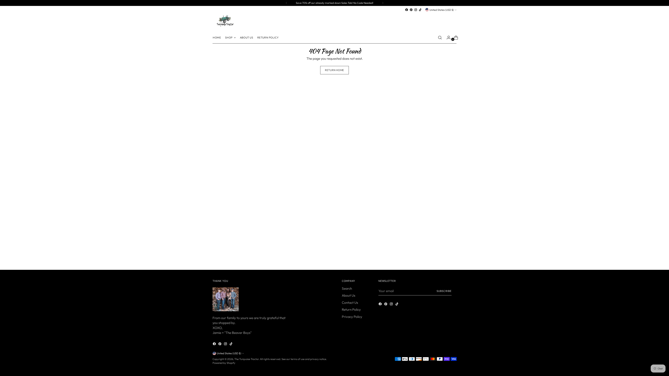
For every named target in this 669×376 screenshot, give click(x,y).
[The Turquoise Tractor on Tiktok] (420, 9)
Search (347, 288)
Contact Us (350, 302)
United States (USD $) (441, 9)
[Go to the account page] (447, 37)
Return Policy (351, 309)
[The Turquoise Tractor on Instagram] (415, 9)
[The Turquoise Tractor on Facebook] (406, 9)
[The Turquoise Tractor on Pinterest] (411, 9)
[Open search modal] (439, 37)
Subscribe (444, 291)
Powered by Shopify (224, 363)
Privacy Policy (352, 317)
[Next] (383, 3)
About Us (348, 295)
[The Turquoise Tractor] (225, 20)
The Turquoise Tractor (246, 359)
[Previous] (286, 3)
